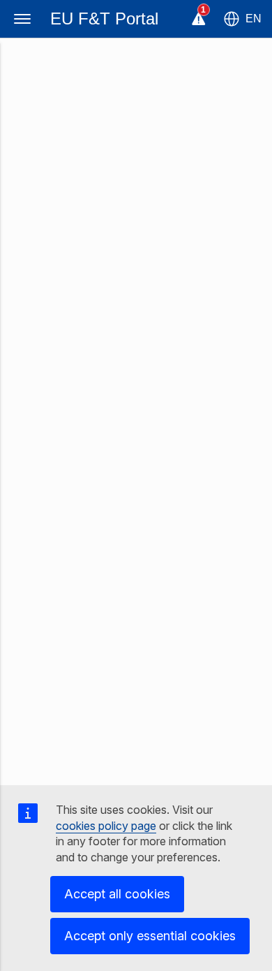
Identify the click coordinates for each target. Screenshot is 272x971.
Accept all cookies (117, 893)
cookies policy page (106, 826)
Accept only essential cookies (150, 935)
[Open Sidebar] (22, 19)
